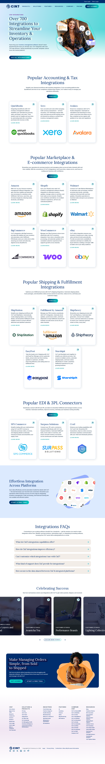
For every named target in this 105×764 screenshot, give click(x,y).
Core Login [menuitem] (87, 1)
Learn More (15, 123)
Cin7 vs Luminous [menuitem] (75, 729)
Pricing (79, 6)
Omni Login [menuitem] (95, 1)
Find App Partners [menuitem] (90, 734)
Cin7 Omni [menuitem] (24, 714)
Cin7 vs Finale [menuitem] (74, 727)
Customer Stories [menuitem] (90, 711)
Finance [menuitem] (61, 712)
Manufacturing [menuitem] (46, 714)
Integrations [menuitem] (25, 716)
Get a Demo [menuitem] (12, 709)
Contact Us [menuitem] (11, 715)
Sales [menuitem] (60, 714)
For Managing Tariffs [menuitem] (27, 722)
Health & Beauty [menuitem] (47, 712)
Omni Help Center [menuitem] (90, 729)
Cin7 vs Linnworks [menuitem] (75, 723)
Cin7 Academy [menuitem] (89, 725)
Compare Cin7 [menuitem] (74, 733)
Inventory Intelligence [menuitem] (27, 723)
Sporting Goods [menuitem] (47, 718)
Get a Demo (16, 681)
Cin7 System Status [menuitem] (90, 739)
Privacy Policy (50, 748)
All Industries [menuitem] (46, 723)
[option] (67, 616)
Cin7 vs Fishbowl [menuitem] (75, 718)
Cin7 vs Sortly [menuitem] (74, 722)
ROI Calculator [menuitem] (89, 712)
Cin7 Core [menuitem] (24, 712)
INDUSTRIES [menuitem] (47, 707)
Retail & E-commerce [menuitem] (48, 716)
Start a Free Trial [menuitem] (12, 711)
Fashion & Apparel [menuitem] (47, 711)
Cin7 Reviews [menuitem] (12, 730)
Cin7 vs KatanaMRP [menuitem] (76, 711)
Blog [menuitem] (87, 709)
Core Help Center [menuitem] (90, 727)
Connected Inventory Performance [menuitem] (27, 726)
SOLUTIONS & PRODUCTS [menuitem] (27, 708)
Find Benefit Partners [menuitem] (89, 737)
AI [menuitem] (59, 709)
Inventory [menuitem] (61, 711)
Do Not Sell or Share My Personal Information (67, 748)
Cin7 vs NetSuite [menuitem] (75, 712)
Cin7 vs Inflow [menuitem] (74, 725)
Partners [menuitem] (11, 719)
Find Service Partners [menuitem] (89, 732)
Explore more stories (52, 639)
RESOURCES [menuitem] (90, 707)
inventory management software (28, 45)
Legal (43, 748)
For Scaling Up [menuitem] (25, 720)
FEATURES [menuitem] (62, 707)
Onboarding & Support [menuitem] (89, 721)
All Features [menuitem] (62, 718)
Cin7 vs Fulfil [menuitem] (74, 731)
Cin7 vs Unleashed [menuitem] (75, 720)
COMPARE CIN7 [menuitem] (75, 708)
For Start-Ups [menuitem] (25, 718)
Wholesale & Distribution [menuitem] (46, 721)
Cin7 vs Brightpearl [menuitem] (76, 716)
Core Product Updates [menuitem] (89, 715)
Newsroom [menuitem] (12, 721)
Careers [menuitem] (11, 717)
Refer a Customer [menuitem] (11, 727)
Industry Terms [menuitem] (90, 723)
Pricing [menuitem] (23, 711)
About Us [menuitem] (11, 714)
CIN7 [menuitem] (11, 707)
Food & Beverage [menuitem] (47, 709)
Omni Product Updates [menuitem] (89, 718)
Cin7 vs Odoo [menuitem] (74, 714)
